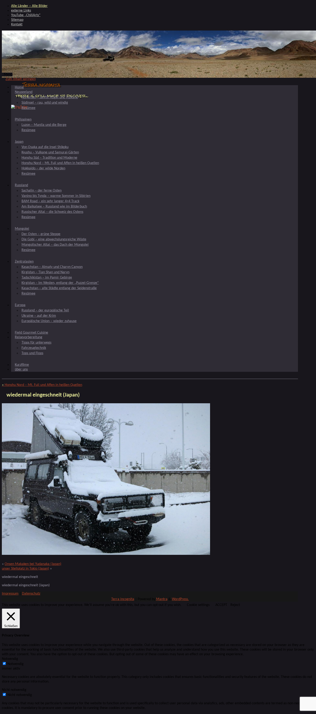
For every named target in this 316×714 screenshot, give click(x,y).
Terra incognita (41, 84)
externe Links (21, 10)
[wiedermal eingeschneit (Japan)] (106, 554)
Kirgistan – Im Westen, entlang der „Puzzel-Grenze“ (60, 283)
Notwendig (15, 664)
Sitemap (17, 20)
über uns (21, 369)
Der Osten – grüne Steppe (41, 234)
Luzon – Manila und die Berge (44, 125)
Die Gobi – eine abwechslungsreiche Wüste (54, 239)
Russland (21, 185)
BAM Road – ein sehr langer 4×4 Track (50, 201)
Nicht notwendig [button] (14, 690)
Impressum (10, 594)
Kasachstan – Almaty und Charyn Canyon (52, 267)
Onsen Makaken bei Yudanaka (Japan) (33, 564)
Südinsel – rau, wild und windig (45, 103)
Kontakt (16, 24)
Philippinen (23, 119)
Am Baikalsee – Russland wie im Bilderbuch (54, 206)
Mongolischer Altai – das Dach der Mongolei (55, 245)
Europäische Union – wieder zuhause (49, 321)
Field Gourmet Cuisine (31, 333)
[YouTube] (19, 107)
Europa (20, 305)
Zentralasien (24, 262)
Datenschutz (31, 594)
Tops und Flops (32, 353)
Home (19, 87)
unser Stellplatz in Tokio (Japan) (25, 569)
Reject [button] (235, 605)
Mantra (161, 599)
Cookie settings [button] (198, 605)
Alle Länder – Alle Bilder (29, 6)
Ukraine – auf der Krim (39, 316)
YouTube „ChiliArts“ (25, 15)
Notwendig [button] (10, 659)
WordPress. (180, 599)
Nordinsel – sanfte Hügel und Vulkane (50, 97)
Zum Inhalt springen (21, 79)
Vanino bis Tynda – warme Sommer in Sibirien (56, 196)
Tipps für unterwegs (36, 343)
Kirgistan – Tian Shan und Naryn (45, 272)
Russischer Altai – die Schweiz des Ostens (52, 212)
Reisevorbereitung (28, 337)
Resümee (28, 108)
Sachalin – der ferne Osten (42, 190)
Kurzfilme (22, 365)
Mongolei (22, 229)
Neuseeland (23, 92)
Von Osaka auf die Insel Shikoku (45, 147)
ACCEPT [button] (221, 605)
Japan (19, 142)
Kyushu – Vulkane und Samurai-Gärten (50, 152)
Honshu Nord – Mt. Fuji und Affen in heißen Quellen (60, 163)
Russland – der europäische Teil (45, 310)
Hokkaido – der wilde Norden (43, 168)
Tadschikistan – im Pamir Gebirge (47, 277)
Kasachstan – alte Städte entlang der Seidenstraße (59, 288)
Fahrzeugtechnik (34, 348)
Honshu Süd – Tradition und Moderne (49, 158)
